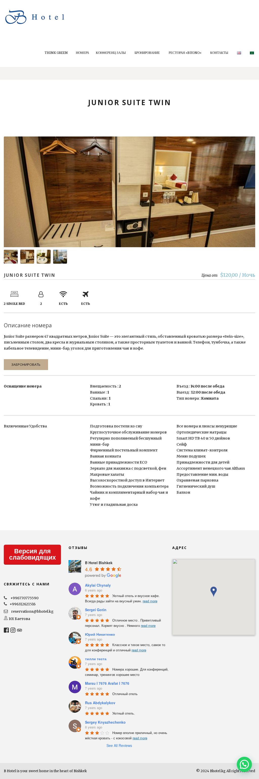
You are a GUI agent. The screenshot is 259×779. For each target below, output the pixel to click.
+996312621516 (23, 604)
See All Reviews (119, 745)
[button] (213, 592)
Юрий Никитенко (100, 634)
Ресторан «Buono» (185, 53)
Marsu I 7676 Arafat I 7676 (107, 683)
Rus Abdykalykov (100, 702)
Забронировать (25, 364)
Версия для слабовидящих (32, 554)
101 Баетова (19, 618)
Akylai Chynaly (98, 585)
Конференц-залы (111, 53)
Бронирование (147, 53)
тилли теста (95, 658)
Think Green (56, 53)
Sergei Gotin (95, 609)
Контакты (219, 53)
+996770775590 (24, 598)
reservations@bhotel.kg (32, 611)
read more (150, 601)
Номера (82, 53)
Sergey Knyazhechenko (105, 722)
